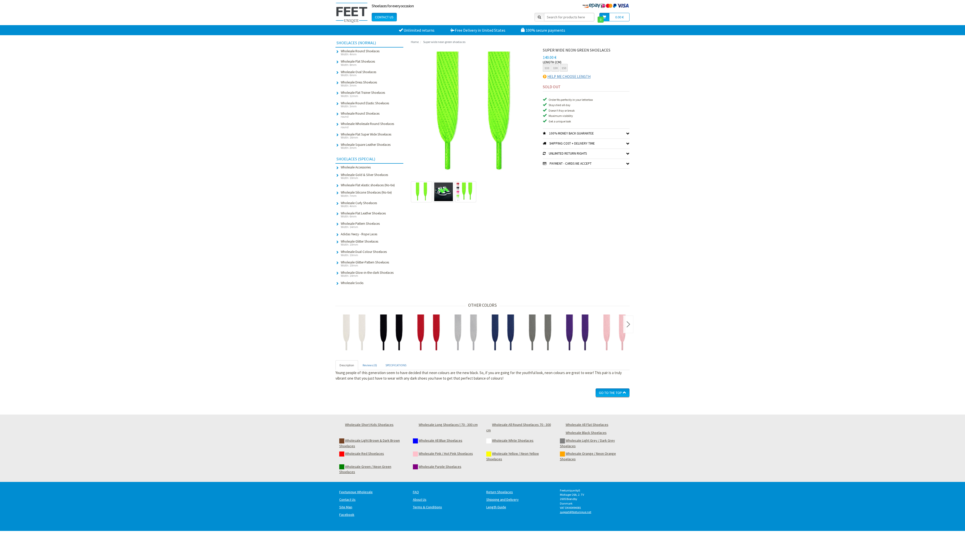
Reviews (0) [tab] (370, 365)
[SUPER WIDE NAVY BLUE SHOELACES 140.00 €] (502, 333)
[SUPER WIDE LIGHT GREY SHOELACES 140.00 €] (465, 333)
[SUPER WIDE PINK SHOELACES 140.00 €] (614, 333)
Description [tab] (347, 365)
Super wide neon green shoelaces (444, 42)
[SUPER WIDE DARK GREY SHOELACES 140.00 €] (540, 333)
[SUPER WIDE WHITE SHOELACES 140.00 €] (354, 333)
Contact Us (384, 17)
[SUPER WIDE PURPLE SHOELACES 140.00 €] (577, 333)
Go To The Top (611, 392)
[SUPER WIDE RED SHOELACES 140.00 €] (428, 333)
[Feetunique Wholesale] (351, 13)
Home (415, 42)
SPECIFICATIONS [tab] (395, 365)
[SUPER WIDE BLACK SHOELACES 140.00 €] (391, 333)
